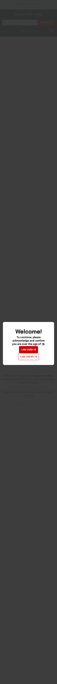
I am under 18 (28, 356)
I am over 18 (28, 349)
